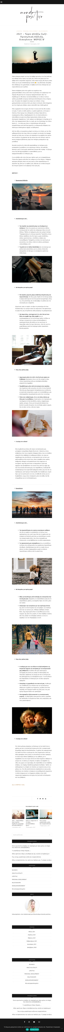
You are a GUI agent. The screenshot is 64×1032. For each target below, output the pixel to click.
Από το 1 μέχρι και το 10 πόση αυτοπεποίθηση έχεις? (32, 823)
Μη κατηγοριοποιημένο (18, 889)
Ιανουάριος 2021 (31, 944)
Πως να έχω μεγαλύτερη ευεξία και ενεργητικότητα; (45, 822)
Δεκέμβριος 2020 (31, 947)
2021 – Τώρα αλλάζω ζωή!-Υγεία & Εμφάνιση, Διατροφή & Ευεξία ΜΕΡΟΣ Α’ (18, 823)
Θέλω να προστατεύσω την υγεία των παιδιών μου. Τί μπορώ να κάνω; (32, 860)
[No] (62, 1028)
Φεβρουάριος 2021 (32, 941)
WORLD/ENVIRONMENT (18, 886)
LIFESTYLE (19, 31)
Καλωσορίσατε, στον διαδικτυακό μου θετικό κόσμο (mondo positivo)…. (32, 914)
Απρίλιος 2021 (32, 935)
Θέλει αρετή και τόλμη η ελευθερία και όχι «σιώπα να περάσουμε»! (30, 854)
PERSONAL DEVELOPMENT (30, 31)
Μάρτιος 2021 (32, 938)
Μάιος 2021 (32, 931)
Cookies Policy (34, 1029)
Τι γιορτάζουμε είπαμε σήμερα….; (21, 850)
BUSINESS (15, 870)
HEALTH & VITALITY (17, 873)
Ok (27, 1029)
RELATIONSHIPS (43, 31)
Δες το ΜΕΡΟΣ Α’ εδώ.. (18, 785)
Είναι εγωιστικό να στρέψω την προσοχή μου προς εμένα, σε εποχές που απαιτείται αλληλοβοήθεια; (32, 1001)
